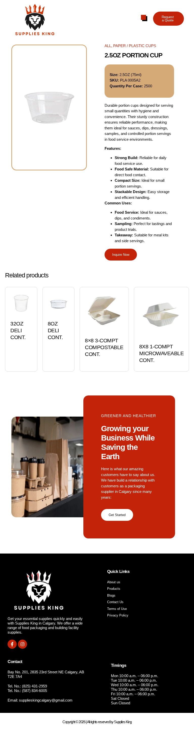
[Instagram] (22, 644)
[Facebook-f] (12, 644)
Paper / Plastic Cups (134, 46)
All (108, 46)
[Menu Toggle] (143, 17)
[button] (168, 19)
